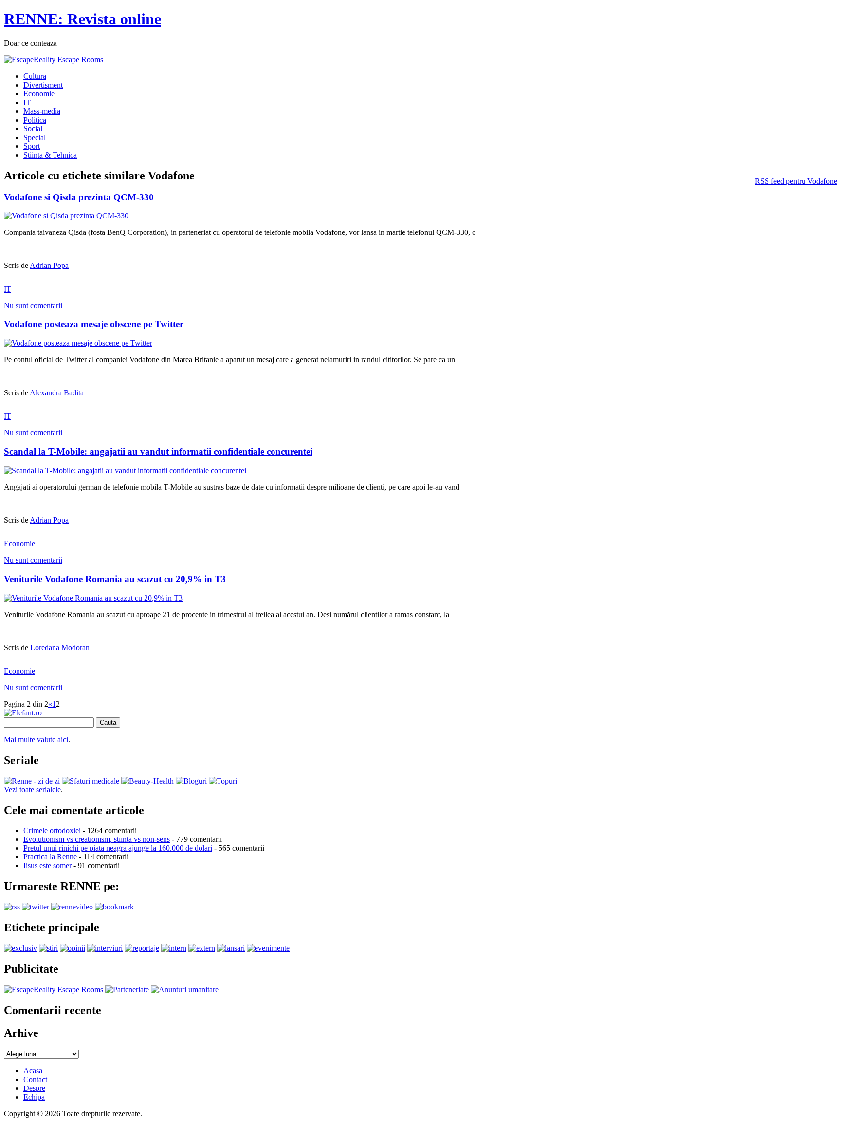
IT (27, 102)
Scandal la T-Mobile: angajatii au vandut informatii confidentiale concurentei (158, 451)
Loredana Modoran (60, 647)
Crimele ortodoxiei (52, 830)
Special (34, 137)
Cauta (108, 722)
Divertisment (43, 85)
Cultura (34, 76)
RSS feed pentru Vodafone (796, 181)
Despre (34, 1088)
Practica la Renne (50, 857)
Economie (39, 93)
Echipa (34, 1097)
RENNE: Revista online (82, 19)
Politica (34, 120)
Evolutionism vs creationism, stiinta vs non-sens (96, 839)
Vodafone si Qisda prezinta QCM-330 (79, 197)
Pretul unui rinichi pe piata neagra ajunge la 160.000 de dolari (117, 848)
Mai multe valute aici (36, 739)
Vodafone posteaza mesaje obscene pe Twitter (93, 324)
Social (32, 129)
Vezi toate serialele (32, 789)
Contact (35, 1079)
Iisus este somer (47, 865)
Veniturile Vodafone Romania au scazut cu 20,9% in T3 (115, 579)
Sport (31, 146)
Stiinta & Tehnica (50, 155)
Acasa (32, 1071)
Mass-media (41, 111)
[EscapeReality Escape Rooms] (53, 59)
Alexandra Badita (57, 393)
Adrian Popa (49, 265)
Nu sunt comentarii (33, 306)
